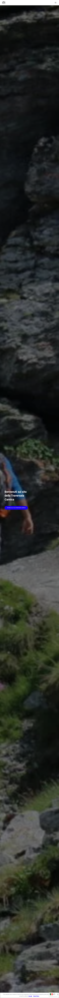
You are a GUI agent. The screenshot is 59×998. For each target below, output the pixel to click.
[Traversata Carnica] (4, 3)
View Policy (36, 996)
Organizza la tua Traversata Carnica (16, 507)
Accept (30, 996)
